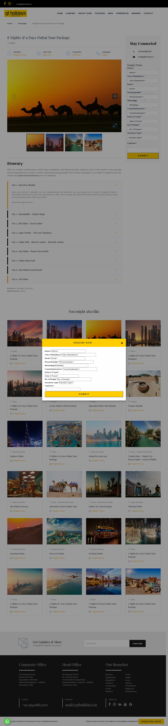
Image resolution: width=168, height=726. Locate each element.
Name (48, 351)
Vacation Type (52, 382)
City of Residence (53, 355)
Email (48, 358)
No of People (51, 379)
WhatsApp (49, 365)
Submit (84, 394)
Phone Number (52, 362)
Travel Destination (54, 369)
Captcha (49, 386)
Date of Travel (52, 372)
